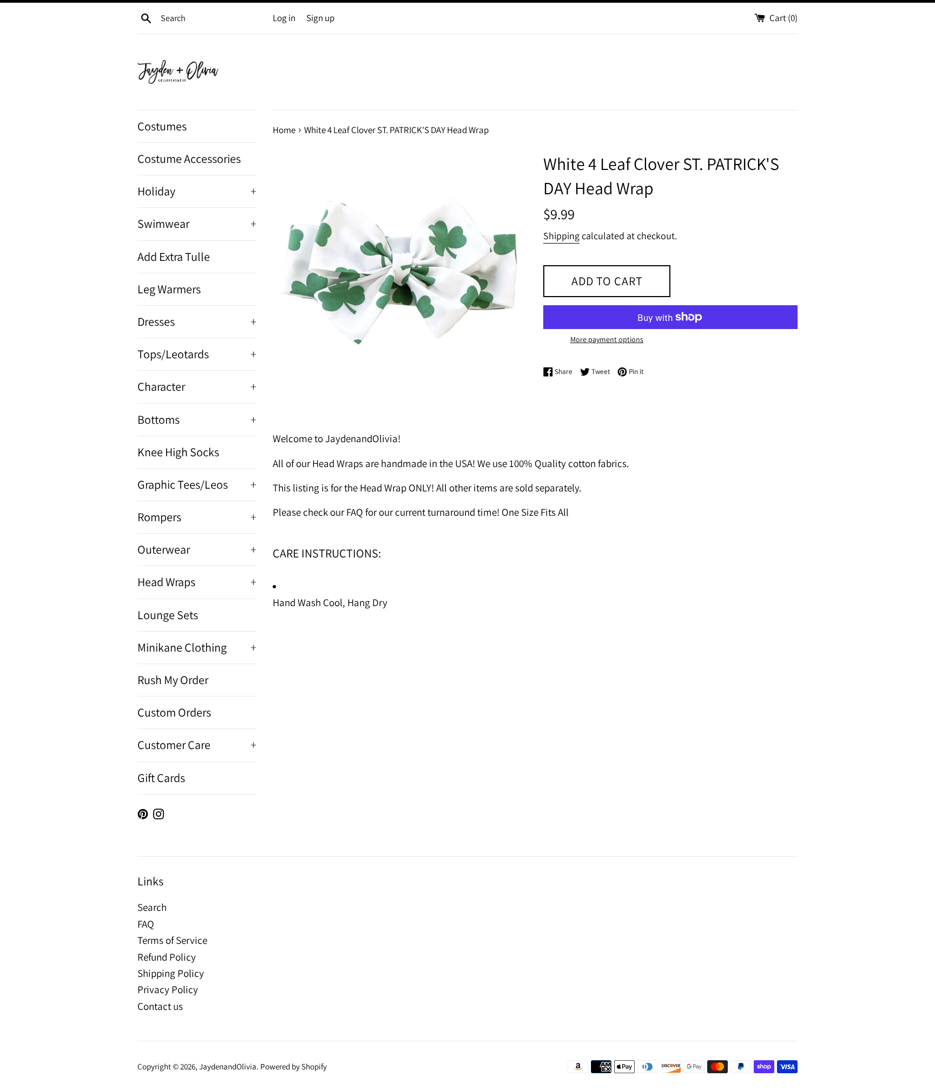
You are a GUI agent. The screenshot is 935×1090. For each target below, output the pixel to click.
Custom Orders (174, 712)
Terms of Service (172, 940)
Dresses (196, 321)
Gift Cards (161, 777)
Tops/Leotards (196, 354)
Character (196, 386)
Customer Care (196, 744)
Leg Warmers (169, 289)
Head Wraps (196, 581)
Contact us (160, 1006)
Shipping (561, 235)
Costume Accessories (189, 158)
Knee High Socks (178, 451)
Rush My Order (172, 679)
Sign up (320, 18)
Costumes (162, 126)
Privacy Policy (167, 989)
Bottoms (196, 419)
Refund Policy (166, 956)
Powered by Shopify (293, 1066)
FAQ (145, 923)
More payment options (606, 339)
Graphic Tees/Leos (196, 484)
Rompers (196, 516)
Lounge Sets (167, 614)
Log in (284, 18)
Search (152, 907)
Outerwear (196, 549)
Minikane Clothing (196, 647)
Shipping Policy (170, 973)
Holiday (196, 191)
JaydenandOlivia (227, 1066)
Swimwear (196, 223)
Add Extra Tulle (173, 256)
